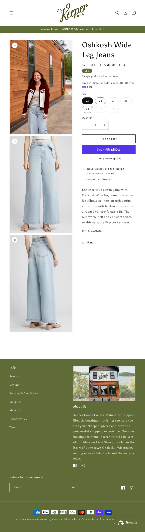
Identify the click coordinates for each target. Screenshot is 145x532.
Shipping (87, 76)
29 (87, 109)
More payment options (108, 158)
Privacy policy (89, 519)
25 (87, 100)
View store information (100, 179)
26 (100, 100)
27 (115, 101)
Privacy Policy (18, 419)
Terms (13, 427)
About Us (15, 410)
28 (128, 101)
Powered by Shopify (50, 519)
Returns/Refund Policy (23, 393)
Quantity (87, 117)
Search (13, 376)
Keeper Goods (32, 519)
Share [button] (89, 242)
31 (115, 110)
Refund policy (70, 519)
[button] (11, 13)
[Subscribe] (73, 487)
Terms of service (108, 519)
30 (102, 110)
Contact (14, 384)
